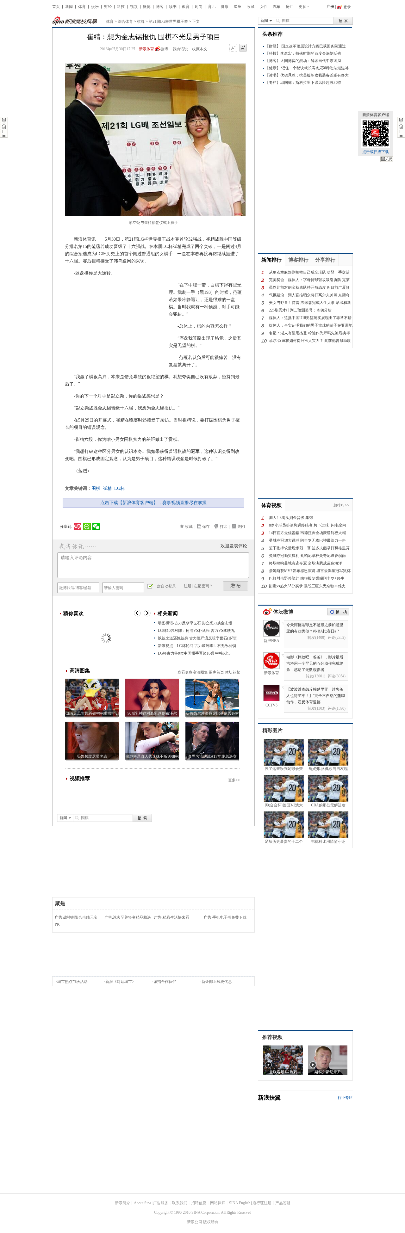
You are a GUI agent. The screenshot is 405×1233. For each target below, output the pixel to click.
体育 (82, 6)
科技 (121, 6)
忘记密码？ (203, 586)
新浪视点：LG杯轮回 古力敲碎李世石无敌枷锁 (197, 646)
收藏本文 (199, 49)
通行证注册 (261, 1203)
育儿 (211, 6)
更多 (302, 6)
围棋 (95, 488)
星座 (237, 6)
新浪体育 (146, 49)
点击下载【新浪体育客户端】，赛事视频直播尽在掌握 (153, 502)
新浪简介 (122, 1203)
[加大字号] (243, 48)
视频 (134, 6)
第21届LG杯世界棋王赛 (168, 21)
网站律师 (217, 1203)
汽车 (276, 6)
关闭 (386, 159)
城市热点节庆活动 (72, 981)
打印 (223, 526)
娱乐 (95, 6)
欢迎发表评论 (234, 546)
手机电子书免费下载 (229, 917)
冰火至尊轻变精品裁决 (132, 917)
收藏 (250, 6)
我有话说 (180, 49)
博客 (160, 6)
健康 (224, 6)
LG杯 (119, 488)
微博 (147, 6)
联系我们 (179, 1203)
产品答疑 (282, 1203)
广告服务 (160, 1203)
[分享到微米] (78, 526)
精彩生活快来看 (176, 917)
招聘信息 (198, 1203)
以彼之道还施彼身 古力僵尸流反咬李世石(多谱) (197, 638)
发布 (236, 586)
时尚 (198, 6)
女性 (263, 6)
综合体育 (125, 21)
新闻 (69, 6)
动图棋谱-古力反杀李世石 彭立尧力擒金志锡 (195, 623)
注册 (330, 6)
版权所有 (210, 1222)
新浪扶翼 (269, 1097)
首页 (56, 6)
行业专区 (345, 1097)
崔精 (107, 488)
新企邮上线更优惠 (217, 981)
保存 (206, 526)
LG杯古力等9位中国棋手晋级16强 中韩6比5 (194, 653)
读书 (173, 6)
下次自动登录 (164, 586)
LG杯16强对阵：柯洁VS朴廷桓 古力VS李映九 (196, 630)
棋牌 (141, 21)
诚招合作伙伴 (164, 981)
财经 (108, 6)
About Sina (142, 1203)
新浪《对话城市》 (120, 981)
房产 (289, 6)
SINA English (239, 1203)
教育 (186, 6)
